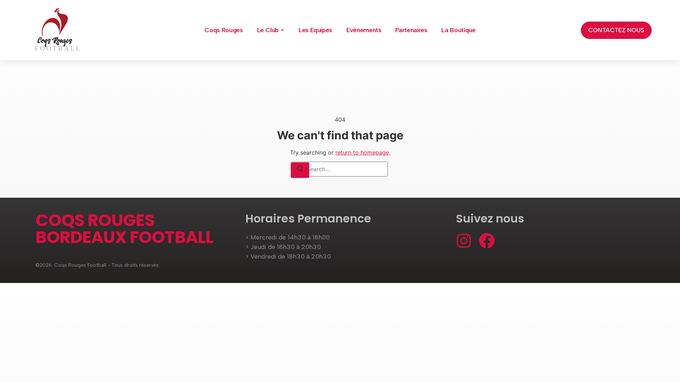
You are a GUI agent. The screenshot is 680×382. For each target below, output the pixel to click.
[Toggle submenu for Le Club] (281, 30)
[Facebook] (487, 241)
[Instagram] (464, 241)
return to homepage (362, 152)
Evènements (363, 30)
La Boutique (458, 30)
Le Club (268, 30)
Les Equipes (315, 30)
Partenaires (411, 30)
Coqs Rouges (223, 30)
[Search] (300, 170)
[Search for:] (340, 169)
